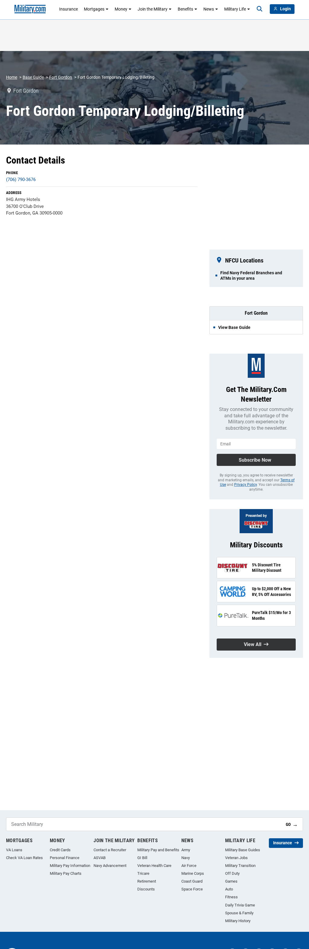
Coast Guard (191, 881)
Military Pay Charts (65, 873)
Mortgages (94, 9)
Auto (229, 889)
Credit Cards (60, 850)
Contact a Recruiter (110, 850)
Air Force (188, 865)
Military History (237, 921)
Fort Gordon (60, 77)
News (208, 9)
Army (185, 850)
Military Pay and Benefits (158, 850)
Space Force (192, 889)
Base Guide (33, 77)
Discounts (146, 889)
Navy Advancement (110, 865)
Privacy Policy (245, 484)
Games (231, 881)
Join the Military (152, 9)
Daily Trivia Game (240, 905)
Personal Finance (64, 857)
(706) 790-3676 (21, 179)
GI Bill (142, 857)
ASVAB (100, 857)
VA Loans (14, 850)
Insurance (68, 9)
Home (11, 77)
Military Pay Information (70, 865)
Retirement (146, 881)
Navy (185, 857)
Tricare (143, 873)
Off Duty (232, 873)
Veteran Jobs (236, 857)
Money (121, 9)
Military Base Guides (242, 850)
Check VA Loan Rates (24, 857)
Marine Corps (192, 873)
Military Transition (240, 865)
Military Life (235, 9)
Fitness (231, 897)
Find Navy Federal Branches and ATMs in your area (251, 275)
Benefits (185, 9)
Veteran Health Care (154, 865)
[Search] (259, 9)
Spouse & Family (239, 913)
